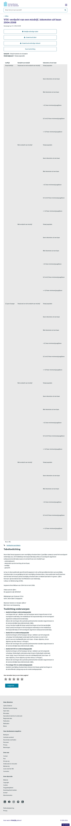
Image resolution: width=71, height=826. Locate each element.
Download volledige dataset (31, 43)
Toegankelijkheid (8, 787)
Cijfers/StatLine (7, 705)
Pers (4, 758)
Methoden (6, 723)
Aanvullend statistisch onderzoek (12, 716)
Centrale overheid (8, 737)
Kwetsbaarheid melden (10, 790)
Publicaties (6, 721)
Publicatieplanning (8, 808)
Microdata (6, 713)
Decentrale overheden (9, 740)
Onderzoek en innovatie (10, 763)
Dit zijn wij (6, 761)
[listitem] (4, 801)
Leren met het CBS (8, 768)
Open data (6, 711)
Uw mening (66, 825)
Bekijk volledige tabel (31, 31)
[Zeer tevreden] (22, 679)
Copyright (6, 782)
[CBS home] (11, 4)
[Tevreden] (18, 679)
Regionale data (7, 718)
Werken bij (6, 766)
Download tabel (31, 37)
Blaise (5, 726)
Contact (5, 756)
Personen (6, 742)
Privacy (5, 745)
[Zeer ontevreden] (6, 679)
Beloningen (6, 747)
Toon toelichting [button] (30, 49)
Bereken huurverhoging (10, 708)
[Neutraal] (14, 679)
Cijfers (6, 16)
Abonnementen (7, 795)
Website (5, 780)
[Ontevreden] (10, 679)
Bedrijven (6, 734)
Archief (5, 792)
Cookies (5, 785)
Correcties (6, 771)
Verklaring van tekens (13, 545)
